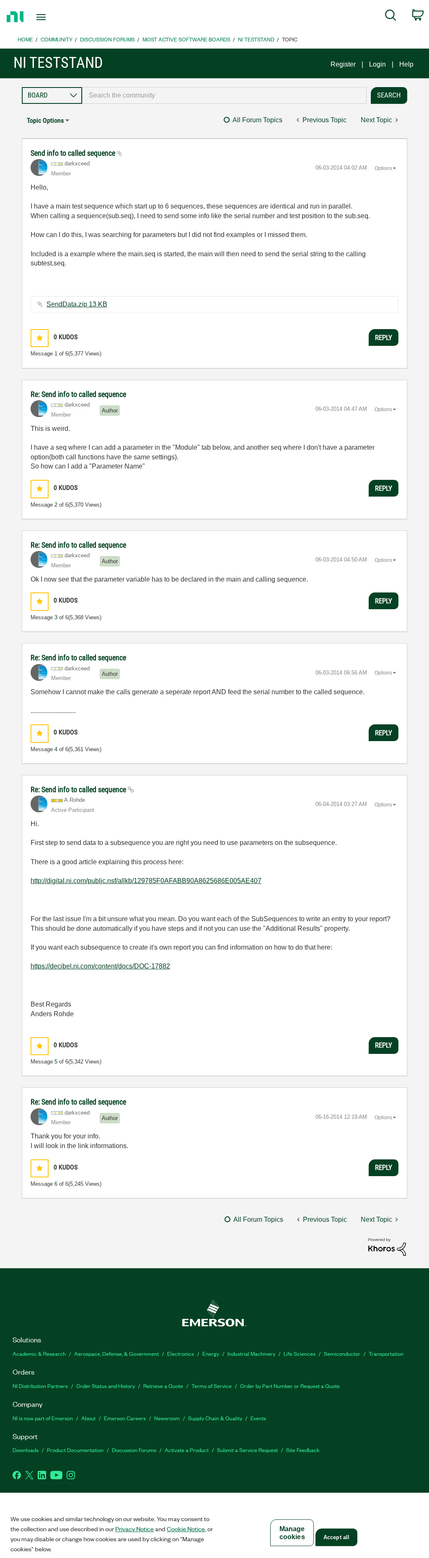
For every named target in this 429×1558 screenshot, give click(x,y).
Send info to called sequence (74, 153)
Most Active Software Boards (186, 39)
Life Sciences (299, 1353)
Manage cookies (292, 1532)
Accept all (336, 1537)
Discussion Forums (107, 39)
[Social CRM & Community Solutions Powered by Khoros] (387, 1246)
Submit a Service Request (247, 1450)
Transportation (386, 1353)
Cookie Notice (186, 1529)
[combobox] (224, 95)
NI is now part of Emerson (43, 1418)
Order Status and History (105, 1386)
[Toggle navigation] (55, 17)
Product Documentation (75, 1450)
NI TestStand (256, 39)
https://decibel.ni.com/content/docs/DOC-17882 (100, 966)
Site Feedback (303, 1450)
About (88, 1418)
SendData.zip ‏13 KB (77, 304)
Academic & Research (39, 1353)
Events (258, 1418)
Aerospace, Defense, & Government (116, 1353)
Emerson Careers (125, 1418)
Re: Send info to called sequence (78, 394)
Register (343, 64)
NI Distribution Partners (40, 1386)
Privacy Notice (134, 1529)
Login (377, 64)
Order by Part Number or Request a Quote (290, 1386)
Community (56, 39)
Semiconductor (342, 1353)
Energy (210, 1353)
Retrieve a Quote (163, 1386)
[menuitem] (391, 16)
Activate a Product (187, 1450)
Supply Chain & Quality (215, 1418)
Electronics (180, 1353)
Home (25, 39)
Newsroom (167, 1418)
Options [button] (383, 168)
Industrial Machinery (251, 1353)
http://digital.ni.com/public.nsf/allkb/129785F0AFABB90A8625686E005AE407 (146, 880)
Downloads (26, 1450)
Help (406, 64)
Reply (383, 337)
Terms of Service (211, 1386)
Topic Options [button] (45, 120)
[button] (39, 338)
